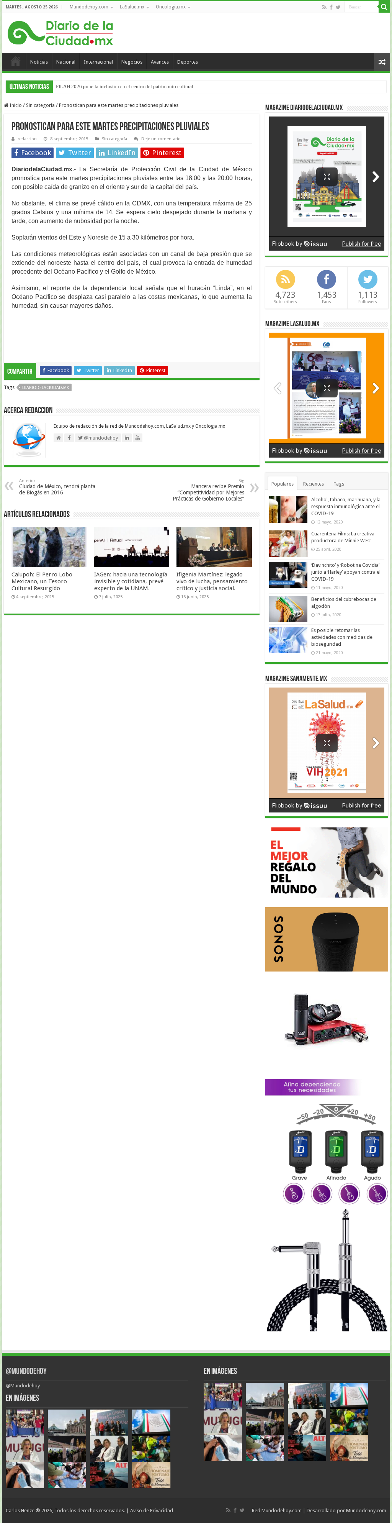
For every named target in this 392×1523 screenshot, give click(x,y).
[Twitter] (338, 7)
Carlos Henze (20, 1510)
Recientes (313, 484)
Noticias (39, 62)
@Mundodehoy (26, 1371)
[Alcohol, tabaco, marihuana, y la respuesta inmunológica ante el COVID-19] (288, 509)
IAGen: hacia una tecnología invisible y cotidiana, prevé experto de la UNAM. (130, 581)
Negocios (131, 62)
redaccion (27, 138)
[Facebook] (331, 7)
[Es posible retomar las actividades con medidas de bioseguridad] (288, 640)
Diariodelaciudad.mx (45, 387)
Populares (282, 484)
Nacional (65, 62)
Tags (338, 484)
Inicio (16, 61)
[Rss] (324, 7)
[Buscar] (384, 7)
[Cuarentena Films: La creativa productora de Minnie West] (288, 543)
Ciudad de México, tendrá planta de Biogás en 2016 (57, 487)
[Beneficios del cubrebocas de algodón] (288, 609)
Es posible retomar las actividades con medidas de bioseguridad (341, 637)
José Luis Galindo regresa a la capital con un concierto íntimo (119, 86)
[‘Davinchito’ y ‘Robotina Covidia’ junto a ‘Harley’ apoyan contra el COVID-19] (288, 575)
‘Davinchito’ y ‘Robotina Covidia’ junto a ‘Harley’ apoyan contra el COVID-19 (346, 572)
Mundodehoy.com (89, 7)
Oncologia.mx (171, 7)
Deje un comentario (161, 138)
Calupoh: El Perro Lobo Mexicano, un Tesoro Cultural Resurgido (41, 581)
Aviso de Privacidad (151, 1510)
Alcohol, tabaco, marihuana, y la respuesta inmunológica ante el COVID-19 (346, 506)
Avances (160, 62)
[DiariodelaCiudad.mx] (60, 32)
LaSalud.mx (132, 7)
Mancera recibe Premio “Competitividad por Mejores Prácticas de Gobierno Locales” (208, 490)
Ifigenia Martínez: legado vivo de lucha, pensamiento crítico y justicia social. (212, 581)
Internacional (98, 62)
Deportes (187, 62)
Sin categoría (40, 105)
